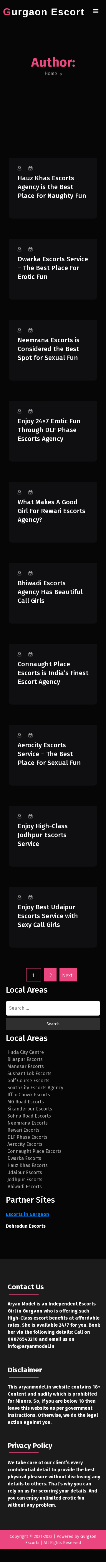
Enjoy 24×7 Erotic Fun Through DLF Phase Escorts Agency (49, 430)
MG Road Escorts (25, 1102)
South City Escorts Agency (35, 1087)
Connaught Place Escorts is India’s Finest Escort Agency (53, 673)
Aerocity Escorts (24, 1144)
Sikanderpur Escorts (29, 1109)
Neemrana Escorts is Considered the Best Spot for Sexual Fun (49, 349)
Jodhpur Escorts (24, 1179)
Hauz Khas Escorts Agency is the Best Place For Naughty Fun (52, 187)
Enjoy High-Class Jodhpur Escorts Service (43, 835)
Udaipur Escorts (24, 1172)
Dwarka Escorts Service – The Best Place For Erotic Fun (53, 268)
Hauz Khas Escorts (27, 1165)
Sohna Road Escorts (29, 1116)
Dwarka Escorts (24, 1158)
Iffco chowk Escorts (28, 1094)
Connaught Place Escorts (34, 1151)
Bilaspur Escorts (25, 1059)
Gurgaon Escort (44, 11)
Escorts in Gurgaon (27, 1214)
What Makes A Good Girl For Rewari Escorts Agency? (51, 511)
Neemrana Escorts (27, 1123)
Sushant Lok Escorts (29, 1073)
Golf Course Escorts (28, 1080)
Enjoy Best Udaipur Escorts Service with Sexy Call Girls (48, 916)
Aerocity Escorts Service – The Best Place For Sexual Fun (49, 754)
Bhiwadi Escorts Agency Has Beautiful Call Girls (50, 592)
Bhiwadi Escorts (24, 1186)
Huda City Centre (25, 1052)
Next (67, 975)
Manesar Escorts (25, 1066)
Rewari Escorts (23, 1130)
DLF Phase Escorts (27, 1137)
